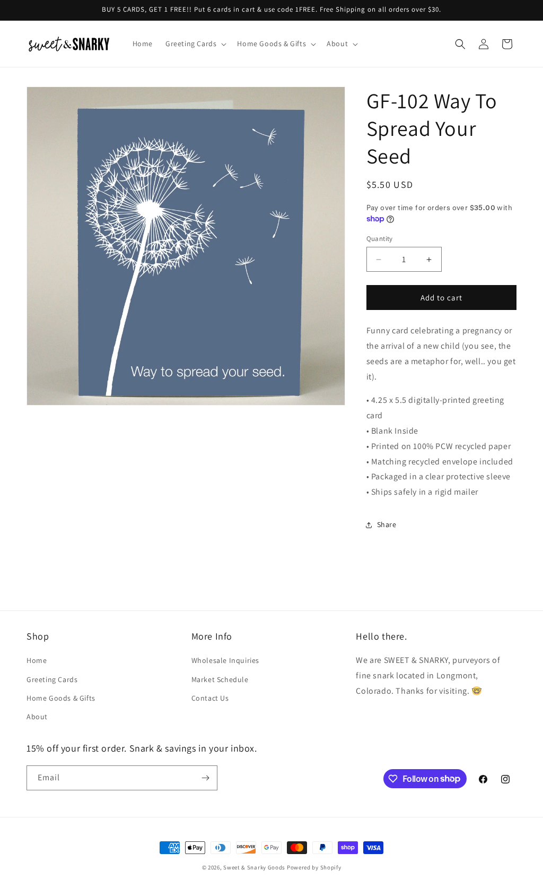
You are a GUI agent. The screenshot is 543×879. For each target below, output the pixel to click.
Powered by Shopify (314, 867)
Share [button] (387, 524)
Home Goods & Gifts (61, 698)
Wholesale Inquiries (225, 660)
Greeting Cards (52, 679)
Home (37, 660)
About (37, 716)
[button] (195, 43)
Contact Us (210, 698)
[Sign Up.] (205, 777)
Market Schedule (220, 679)
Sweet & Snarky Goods (254, 867)
